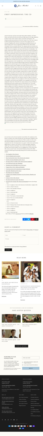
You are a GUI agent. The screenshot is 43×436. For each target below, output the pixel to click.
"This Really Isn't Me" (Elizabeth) (12, 172)
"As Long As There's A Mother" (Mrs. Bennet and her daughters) (19, 161)
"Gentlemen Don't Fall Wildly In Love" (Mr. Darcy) (16, 165)
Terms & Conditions (35, 399)
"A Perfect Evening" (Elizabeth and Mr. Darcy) (15, 159)
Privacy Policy (30, 229)
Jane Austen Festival (23, 403)
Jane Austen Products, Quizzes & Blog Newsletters (31, 362)
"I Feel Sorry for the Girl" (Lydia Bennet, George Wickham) (18, 169)
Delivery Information (35, 403)
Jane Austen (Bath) (23, 401)
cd (2, 280)
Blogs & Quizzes (22, 405)
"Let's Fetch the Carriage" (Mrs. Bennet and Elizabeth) (17, 181)
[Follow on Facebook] (2, 419)
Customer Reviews (34, 397)
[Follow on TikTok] (16, 419)
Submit (8, 249)
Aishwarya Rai (24, 283)
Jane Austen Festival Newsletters (31, 364)
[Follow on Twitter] (5, 419)
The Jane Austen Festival (7, 411)
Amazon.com (18, 213)
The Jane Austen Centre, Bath (8, 397)
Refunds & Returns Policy (36, 405)
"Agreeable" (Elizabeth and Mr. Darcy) (13, 170)
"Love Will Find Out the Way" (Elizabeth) (14, 163)
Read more (4, 296)
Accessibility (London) (35, 411)
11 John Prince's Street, (27, 381)
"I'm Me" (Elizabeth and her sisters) (13, 156)
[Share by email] (36, 219)
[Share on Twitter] (29, 219)
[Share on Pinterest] (32, 219)
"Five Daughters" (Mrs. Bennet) (12, 154)
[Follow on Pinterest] (11, 419)
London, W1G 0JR (26, 383)
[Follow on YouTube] (14, 419)
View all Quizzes (21, 346)
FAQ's (32, 413)
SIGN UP (31, 368)
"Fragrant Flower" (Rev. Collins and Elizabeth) (15, 167)
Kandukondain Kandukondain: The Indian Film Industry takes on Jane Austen (31, 288)
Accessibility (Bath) (35, 409)
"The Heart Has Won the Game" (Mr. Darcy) (15, 179)
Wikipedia (31, 213)
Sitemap (32, 407)
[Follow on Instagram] (8, 419)
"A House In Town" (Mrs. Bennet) (12, 177)
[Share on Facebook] (25, 219)
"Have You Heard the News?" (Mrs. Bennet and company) (17, 157)
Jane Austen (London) (23, 397)
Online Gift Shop (5, 407)
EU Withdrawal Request (36, 415)
